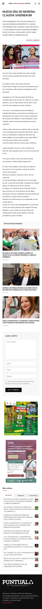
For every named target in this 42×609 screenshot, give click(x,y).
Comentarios (33, 495)
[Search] (39, 3)
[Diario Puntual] (20, 3)
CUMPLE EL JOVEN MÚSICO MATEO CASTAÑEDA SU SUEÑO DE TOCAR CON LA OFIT (18, 547)
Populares (21, 495)
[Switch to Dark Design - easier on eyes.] (35, 3)
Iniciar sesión (7, 602)
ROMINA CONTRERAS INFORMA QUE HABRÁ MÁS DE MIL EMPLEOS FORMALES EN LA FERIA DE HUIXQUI (18, 517)
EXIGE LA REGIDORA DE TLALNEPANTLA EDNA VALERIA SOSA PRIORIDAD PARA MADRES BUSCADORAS (18, 525)
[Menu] (3, 3)
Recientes (9, 495)
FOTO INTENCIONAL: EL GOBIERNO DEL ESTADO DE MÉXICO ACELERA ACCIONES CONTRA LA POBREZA (18, 539)
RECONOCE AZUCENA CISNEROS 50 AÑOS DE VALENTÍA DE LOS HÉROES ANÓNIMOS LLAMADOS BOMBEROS (19, 255)
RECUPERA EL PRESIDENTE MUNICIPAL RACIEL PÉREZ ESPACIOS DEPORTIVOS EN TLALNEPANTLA (18, 509)
